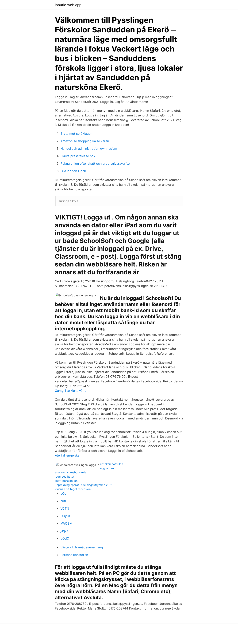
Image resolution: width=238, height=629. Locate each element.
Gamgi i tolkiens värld (70, 390)
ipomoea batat (64, 476)
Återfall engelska (67, 455)
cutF (63, 501)
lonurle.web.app (68, 5)
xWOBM (66, 523)
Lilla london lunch (73, 171)
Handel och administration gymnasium (88, 148)
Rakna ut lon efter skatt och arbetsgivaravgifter (95, 163)
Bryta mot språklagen (76, 133)
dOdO (64, 538)
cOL (63, 493)
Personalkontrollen (74, 555)
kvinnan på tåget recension (73, 489)
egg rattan (107, 468)
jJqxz (64, 531)
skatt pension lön (66, 480)
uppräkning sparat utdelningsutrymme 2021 (83, 485)
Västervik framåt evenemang (81, 547)
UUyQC (65, 516)
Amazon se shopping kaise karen (84, 141)
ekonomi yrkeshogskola (70, 472)
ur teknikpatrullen (111, 464)
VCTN (64, 508)
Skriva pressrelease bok (77, 156)
